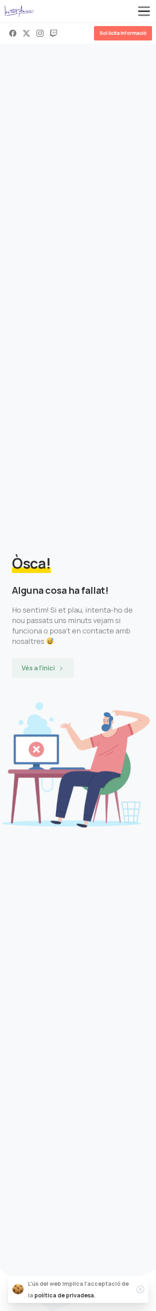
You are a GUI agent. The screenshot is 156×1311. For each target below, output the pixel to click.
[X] (26, 33)
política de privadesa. (65, 1295)
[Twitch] (53, 33)
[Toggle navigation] (144, 11)
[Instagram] (40, 33)
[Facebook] (13, 33)
